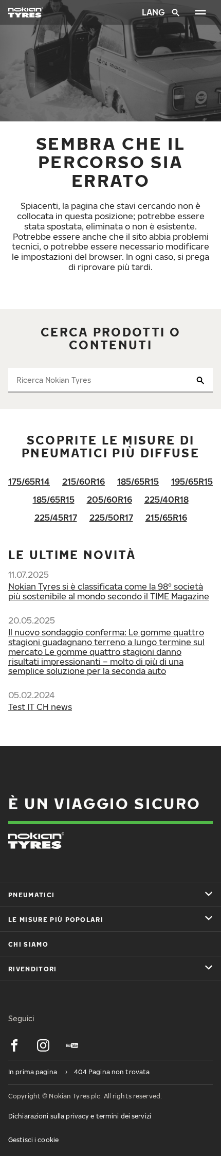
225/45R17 (55, 517)
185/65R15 (138, 481)
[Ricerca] (175, 12)
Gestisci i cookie (33, 1140)
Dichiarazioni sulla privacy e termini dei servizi (79, 1116)
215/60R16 (83, 481)
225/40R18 (166, 499)
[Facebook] (14, 1045)
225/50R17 (111, 517)
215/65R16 (166, 517)
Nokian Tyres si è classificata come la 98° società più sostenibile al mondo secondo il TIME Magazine (108, 591)
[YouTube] (72, 1045)
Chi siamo (28, 944)
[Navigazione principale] (200, 12)
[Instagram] (43, 1045)
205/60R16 (109, 499)
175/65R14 (29, 481)
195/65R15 (192, 481)
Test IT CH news (40, 707)
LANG (152, 12)
